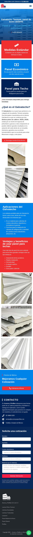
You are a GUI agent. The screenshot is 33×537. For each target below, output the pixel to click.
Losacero (4, 515)
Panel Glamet (6, 521)
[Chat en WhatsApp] (28, 532)
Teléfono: (5, 456)
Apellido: (5, 443)
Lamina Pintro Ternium (8, 507)
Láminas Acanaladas (8, 510)
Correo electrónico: (8, 449)
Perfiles (4, 524)
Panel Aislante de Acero (8, 518)
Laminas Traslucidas (8, 512)
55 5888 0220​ (25, 1)
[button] (30, 6)
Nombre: (4, 436)
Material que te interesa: (9, 462)
